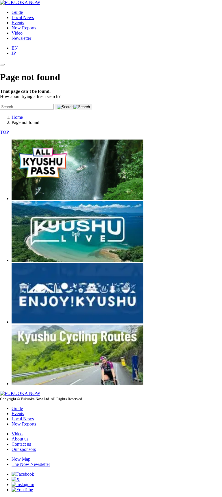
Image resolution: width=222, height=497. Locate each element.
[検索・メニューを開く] (2, 64)
